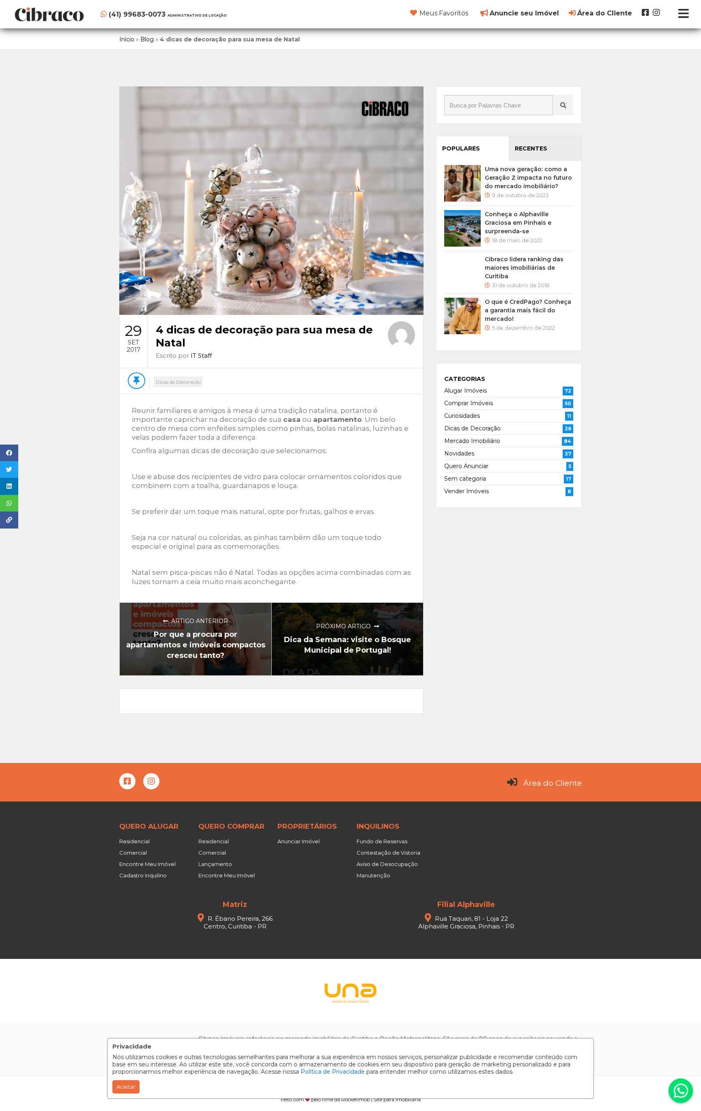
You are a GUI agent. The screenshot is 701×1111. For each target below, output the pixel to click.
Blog (147, 39)
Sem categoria (465, 478)
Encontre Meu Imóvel (147, 864)
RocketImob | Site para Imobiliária (381, 1099)
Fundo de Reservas (382, 841)
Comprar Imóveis (468, 403)
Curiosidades (462, 415)
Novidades (459, 453)
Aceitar (125, 1086)
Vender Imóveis (466, 491)
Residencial (134, 841)
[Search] (563, 105)
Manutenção (373, 875)
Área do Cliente (552, 783)
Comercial (133, 852)
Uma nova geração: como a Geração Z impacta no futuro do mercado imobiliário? (528, 177)
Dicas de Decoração (178, 382)
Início (126, 39)
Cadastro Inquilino (143, 875)
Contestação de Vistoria (388, 852)
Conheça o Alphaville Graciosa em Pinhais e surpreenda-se (518, 223)
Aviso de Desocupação (387, 864)
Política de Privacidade (333, 1071)
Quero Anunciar (466, 466)
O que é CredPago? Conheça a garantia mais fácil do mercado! (528, 310)
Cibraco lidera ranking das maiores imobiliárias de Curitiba (524, 268)
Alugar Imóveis (465, 390)
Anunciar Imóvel (298, 841)
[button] (150, 13)
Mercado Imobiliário (472, 441)
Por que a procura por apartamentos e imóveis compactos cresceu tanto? (195, 645)
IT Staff (201, 355)
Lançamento (215, 864)
